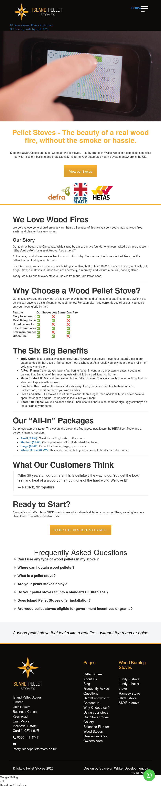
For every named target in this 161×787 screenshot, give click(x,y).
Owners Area (93, 740)
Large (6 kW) (29, 446)
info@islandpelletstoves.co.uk (35, 748)
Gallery (88, 721)
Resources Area (95, 735)
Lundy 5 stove (129, 678)
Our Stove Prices (96, 716)
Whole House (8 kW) (34, 450)
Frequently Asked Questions (96, 690)
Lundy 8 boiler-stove (129, 686)
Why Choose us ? (96, 707)
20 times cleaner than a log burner (31, 25)
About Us (90, 678)
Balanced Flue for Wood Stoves (96, 729)
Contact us (91, 702)
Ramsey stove (129, 693)
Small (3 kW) (29, 438)
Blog (86, 683)
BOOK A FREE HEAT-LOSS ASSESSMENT (80, 530)
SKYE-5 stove (129, 702)
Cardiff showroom (96, 697)
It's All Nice (139, 772)
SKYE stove (127, 697)
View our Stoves (80, 171)
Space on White (111, 768)
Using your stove (95, 712)
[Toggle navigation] (144, 9)
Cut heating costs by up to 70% (29, 29)
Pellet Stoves (93, 673)
